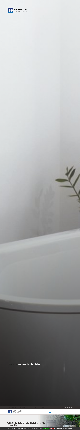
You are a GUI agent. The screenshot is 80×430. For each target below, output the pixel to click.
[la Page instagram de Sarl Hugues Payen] (69, 407)
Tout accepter (45, 428)
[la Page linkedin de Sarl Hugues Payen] (71, 407)
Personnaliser (59, 428)
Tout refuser (52, 428)
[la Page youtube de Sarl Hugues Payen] (67, 407)
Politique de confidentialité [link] (67, 428)
